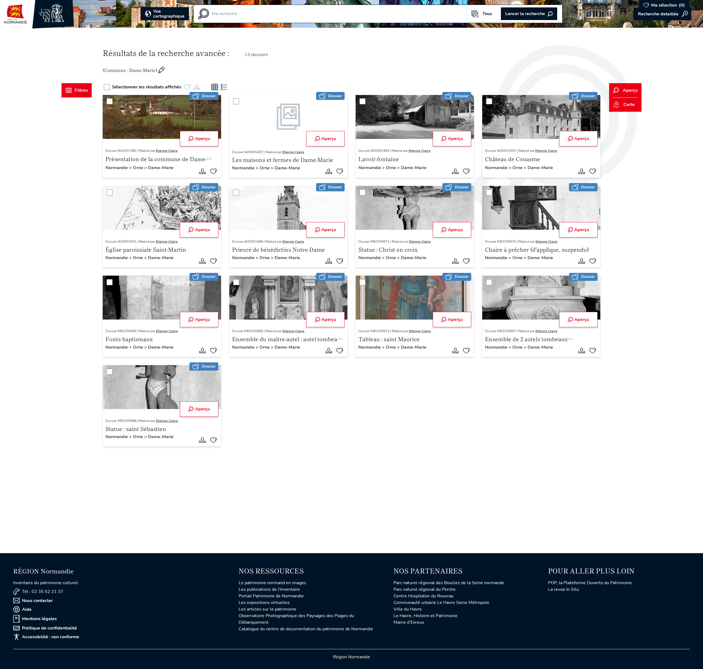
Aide (27, 609)
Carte (629, 105)
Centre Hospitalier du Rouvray (423, 596)
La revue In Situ (563, 589)
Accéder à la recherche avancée (662, 14)
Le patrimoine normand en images (272, 583)
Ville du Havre (408, 609)
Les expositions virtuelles (264, 603)
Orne (138, 168)
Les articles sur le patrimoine (267, 609)
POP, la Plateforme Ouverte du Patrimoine (590, 583)
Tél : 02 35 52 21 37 (42, 592)
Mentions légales (39, 619)
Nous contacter (37, 601)
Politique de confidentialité (49, 628)
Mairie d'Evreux (409, 622)
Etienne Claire (167, 151)
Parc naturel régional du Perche (425, 589)
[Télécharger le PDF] (202, 171)
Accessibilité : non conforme (50, 637)
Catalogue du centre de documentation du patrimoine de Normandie (306, 629)
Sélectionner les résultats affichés (146, 87)
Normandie (117, 168)
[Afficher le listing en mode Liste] (224, 87)
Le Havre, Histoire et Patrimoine (425, 616)
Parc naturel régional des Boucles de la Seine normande (449, 583)
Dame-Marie (161, 168)
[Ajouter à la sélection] (213, 171)
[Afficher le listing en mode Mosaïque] (214, 87)
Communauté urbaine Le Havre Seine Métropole (441, 603)
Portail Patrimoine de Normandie (271, 596)
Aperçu (202, 139)
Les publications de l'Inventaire (269, 589)
